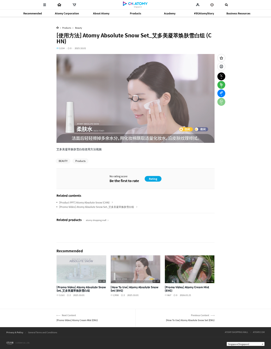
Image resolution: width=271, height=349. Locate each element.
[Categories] (44, 5)
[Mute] (79, 139)
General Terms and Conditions (42, 332)
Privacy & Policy (14, 332)
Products (66, 27)
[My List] (198, 5)
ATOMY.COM (259, 332)
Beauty (78, 27)
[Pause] (62, 139)
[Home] (59, 5)
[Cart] (74, 5)
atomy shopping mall (96, 220)
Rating (153, 179)
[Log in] (212, 5)
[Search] (226, 5)
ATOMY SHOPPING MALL (236, 332)
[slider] (135, 135)
